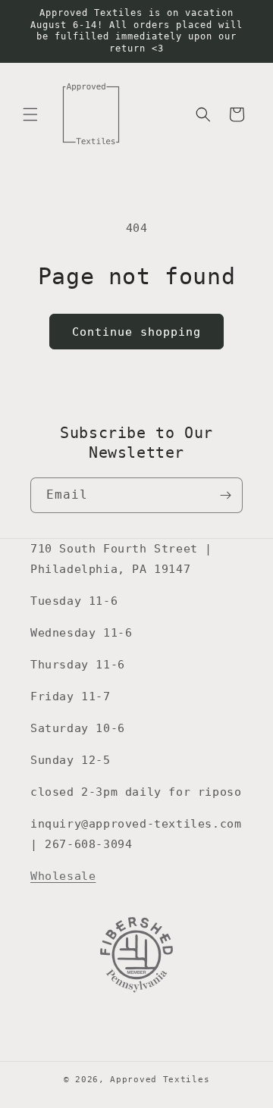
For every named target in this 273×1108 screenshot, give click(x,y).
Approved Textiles (159, 1080)
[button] (30, 114)
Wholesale (63, 876)
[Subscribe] (225, 495)
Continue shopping (136, 332)
